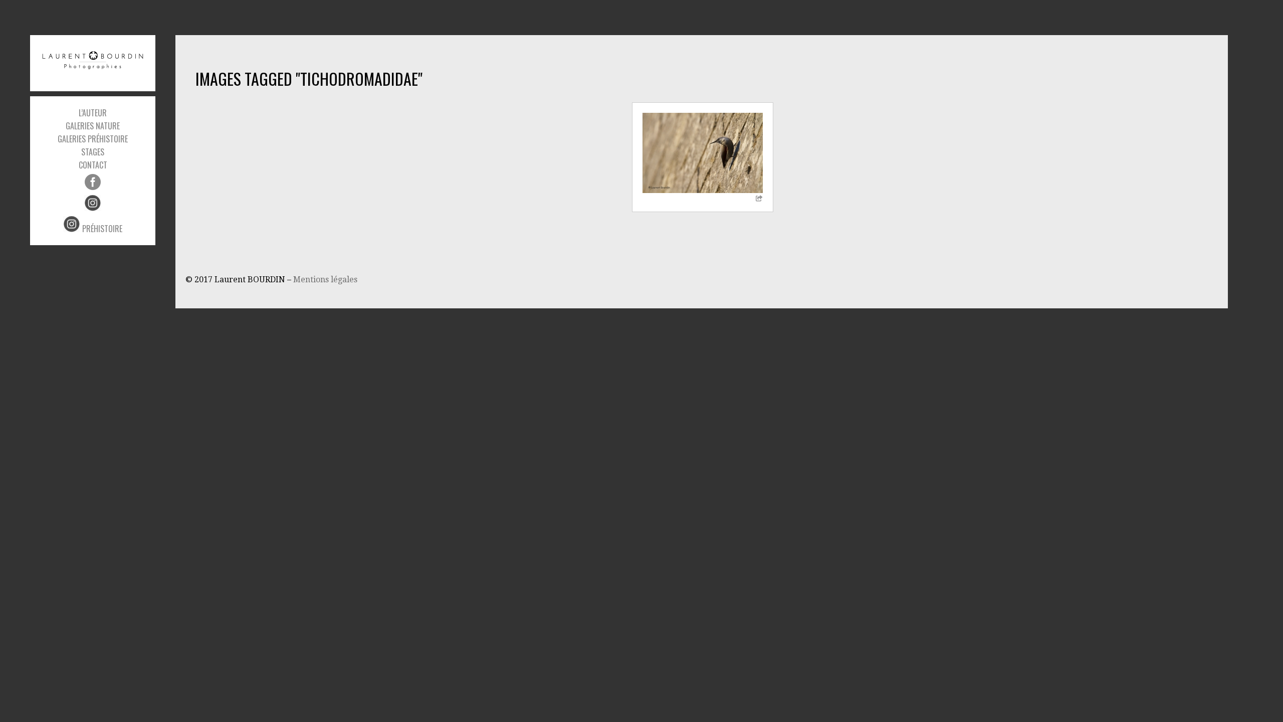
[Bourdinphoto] (92, 60)
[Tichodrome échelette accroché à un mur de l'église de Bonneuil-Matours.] (703, 153)
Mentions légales (325, 279)
